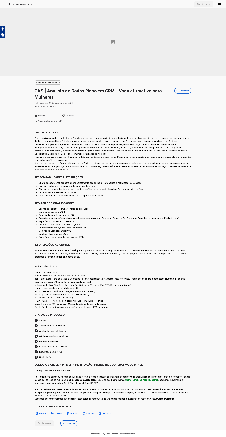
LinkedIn (58, 413)
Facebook (74, 413)
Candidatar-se (203, 4)
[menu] (219, 4)
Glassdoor (106, 413)
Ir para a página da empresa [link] (22, 4)
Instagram (90, 413)
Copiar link (184, 91)
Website (42, 413)
